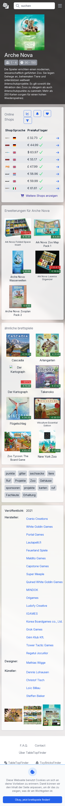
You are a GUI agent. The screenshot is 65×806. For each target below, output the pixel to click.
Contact (40, 745)
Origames (32, 598)
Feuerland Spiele (37, 550)
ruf (53, 488)
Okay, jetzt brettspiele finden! (32, 799)
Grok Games (34, 629)
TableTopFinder (18, 762)
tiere (51, 473)
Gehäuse (46, 480)
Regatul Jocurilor (37, 653)
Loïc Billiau (33, 688)
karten (43, 488)
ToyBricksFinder (50, 762)
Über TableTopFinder (32, 752)
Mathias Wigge (36, 662)
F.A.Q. (24, 745)
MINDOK (32, 590)
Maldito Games (36, 558)
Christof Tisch (35, 680)
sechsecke (37, 473)
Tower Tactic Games (39, 645)
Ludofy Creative (36, 605)
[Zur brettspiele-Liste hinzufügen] (47, 113)
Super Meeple (35, 574)
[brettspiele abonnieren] (37, 113)
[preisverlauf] (27, 113)
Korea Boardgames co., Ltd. (44, 621)
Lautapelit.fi (33, 542)
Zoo (33, 480)
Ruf (8, 480)
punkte (10, 473)
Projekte (20, 480)
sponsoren (13, 488)
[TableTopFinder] (7, 5)
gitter (22, 473)
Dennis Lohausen (37, 672)
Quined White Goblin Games (44, 582)
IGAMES (32, 613)
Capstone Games (37, 566)
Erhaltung (29, 495)
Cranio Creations (37, 519)
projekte (29, 488)
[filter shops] (28, 120)
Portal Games (35, 534)
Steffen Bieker (35, 696)
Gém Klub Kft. (35, 637)
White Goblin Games (39, 526)
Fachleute (12, 495)
